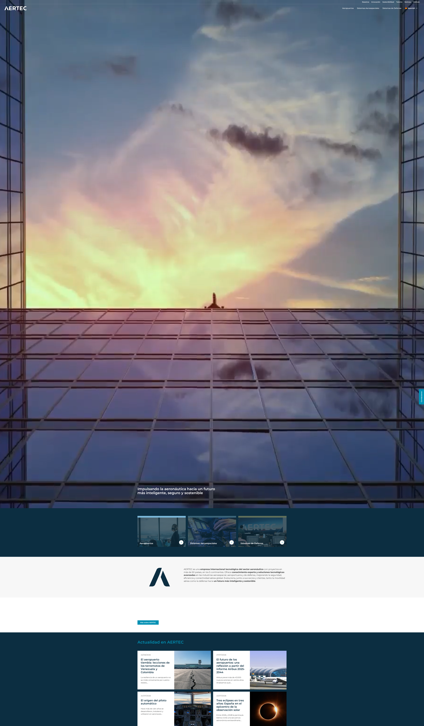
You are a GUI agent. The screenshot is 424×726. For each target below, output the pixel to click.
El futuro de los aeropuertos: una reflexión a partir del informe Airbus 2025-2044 (230, 666)
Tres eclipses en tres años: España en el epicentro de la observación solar (230, 705)
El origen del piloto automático (153, 702)
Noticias (408, 2)
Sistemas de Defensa (391, 8)
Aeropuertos (348, 8)
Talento (399, 2)
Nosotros (365, 2)
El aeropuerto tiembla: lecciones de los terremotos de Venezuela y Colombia (155, 666)
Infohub (416, 2)
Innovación (375, 2)
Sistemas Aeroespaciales (368, 8)
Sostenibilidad (388, 2)
